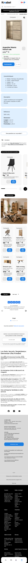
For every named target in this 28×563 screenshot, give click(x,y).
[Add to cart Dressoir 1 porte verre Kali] (9, 279)
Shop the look (9, 195)
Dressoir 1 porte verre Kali (7, 266)
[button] (14, 133)
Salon (5, 509)
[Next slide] (25, 311)
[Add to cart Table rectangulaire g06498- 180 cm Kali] (22, 279)
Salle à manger (19, 490)
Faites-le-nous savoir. (19, 325)
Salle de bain (7, 534)
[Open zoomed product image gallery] (24, 17)
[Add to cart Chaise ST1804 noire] (13, 181)
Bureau (17, 534)
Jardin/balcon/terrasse (21, 549)
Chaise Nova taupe (7, 238)
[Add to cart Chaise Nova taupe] (9, 250)
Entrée (6, 549)
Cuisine (6, 490)
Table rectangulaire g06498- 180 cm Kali (21, 266)
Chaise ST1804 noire (9, 173)
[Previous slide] (2, 311)
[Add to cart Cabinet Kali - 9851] (22, 250)
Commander (8, 64)
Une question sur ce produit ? (14, 133)
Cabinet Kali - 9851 (21, 238)
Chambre (17, 509)
